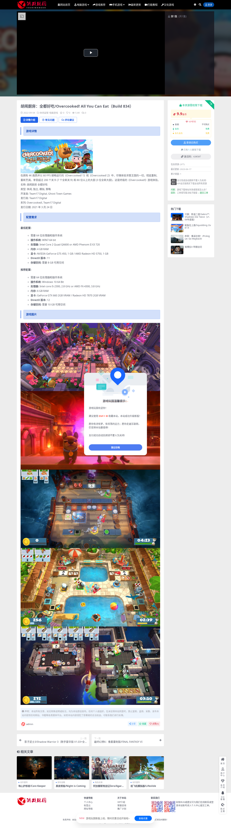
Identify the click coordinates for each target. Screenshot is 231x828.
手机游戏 (117, 4)
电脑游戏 (82, 4)
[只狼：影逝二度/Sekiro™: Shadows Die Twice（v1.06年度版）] (177, 217)
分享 (134, 724)
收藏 (144, 724)
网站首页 (65, 4)
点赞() (155, 724)
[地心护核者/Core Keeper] (34, 767)
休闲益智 (44, 112)
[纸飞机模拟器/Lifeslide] (146, 767)
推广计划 (121, 808)
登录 (210, 5)
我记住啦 (115, 447)
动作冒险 (24, 782)
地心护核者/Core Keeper (32, 785)
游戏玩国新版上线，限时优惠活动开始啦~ (104, 818)
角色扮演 (98, 782)
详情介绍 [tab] (30, 119)
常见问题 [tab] (50, 119)
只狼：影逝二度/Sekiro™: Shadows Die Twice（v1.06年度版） (197, 217)
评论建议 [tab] (69, 119)
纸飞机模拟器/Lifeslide (143, 785)
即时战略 (61, 782)
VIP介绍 (121, 802)
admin (29, 724)
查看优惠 (143, 818)
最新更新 (136, 4)
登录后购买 (192, 142)
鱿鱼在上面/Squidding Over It (198, 226)
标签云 (87, 805)
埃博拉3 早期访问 (193, 246)
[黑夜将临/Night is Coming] (71, 767)
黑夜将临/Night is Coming (71, 785)
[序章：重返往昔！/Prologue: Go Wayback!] (177, 239)
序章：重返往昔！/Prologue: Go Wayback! (197, 237)
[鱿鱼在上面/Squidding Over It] (177, 228)
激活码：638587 (192, 156)
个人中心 (88, 802)
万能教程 (153, 4)
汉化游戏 (169, 4)
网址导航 (88, 808)
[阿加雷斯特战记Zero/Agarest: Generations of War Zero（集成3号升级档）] (109, 767)
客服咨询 (121, 805)
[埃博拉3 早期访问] (177, 250)
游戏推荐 (100, 4)
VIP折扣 (192, 121)
